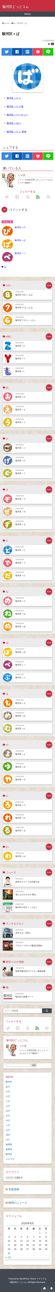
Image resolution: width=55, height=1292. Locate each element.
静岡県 (9, 1144)
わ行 (8, 1130)
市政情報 (13, 1189)
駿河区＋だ (20, 575)
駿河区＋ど (20, 550)
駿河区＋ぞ (20, 499)
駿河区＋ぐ (20, 473)
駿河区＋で (20, 563)
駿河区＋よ (20, 754)
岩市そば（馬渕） (23, 933)
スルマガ (10, 1159)
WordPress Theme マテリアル (33, 1279)
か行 (8, 1091)
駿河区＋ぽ (20, 652)
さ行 (8, 1096)
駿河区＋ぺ (20, 253)
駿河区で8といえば (24, 295)
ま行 (8, 1115)
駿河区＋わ (20, 856)
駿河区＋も (20, 703)
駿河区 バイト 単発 (16, 131)
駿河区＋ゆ (20, 767)
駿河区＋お (20, 397)
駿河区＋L (20, 371)
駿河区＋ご (20, 448)
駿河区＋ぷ (20, 677)
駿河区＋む (20, 728)
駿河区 (9, 1082)
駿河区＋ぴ (20, 227)
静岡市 (9, 1149)
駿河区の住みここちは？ (26, 907)
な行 (8, 1106)
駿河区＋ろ (20, 805)
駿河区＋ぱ (20, 240)
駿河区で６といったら (25, 320)
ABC (8, 1135)
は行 (8, 1110)
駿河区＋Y (20, 358)
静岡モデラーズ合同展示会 (27, 882)
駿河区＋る (20, 830)
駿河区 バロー (14, 123)
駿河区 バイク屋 (15, 106)
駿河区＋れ (20, 818)
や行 (8, 1120)
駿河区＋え (20, 409)
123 (7, 1139)
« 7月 (8, 1257)
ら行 (8, 1125)
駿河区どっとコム (16, 6)
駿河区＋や (20, 779)
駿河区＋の (20, 601)
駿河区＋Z (20, 346)
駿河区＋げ (20, 460)
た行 (8, 1101)
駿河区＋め (20, 716)
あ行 (8, 1086)
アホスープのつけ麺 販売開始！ (29, 945)
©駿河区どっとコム (18, 1282)
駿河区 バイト (14, 98)
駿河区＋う (20, 422)
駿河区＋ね (20, 614)
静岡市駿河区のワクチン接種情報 (30, 971)
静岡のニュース (17, 1202)
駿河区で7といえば (24, 307)
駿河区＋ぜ (20, 511)
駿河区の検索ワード (24, 997)
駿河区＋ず (20, 524)
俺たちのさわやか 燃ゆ (25, 894)
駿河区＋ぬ (20, 626)
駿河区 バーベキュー (17, 115)
